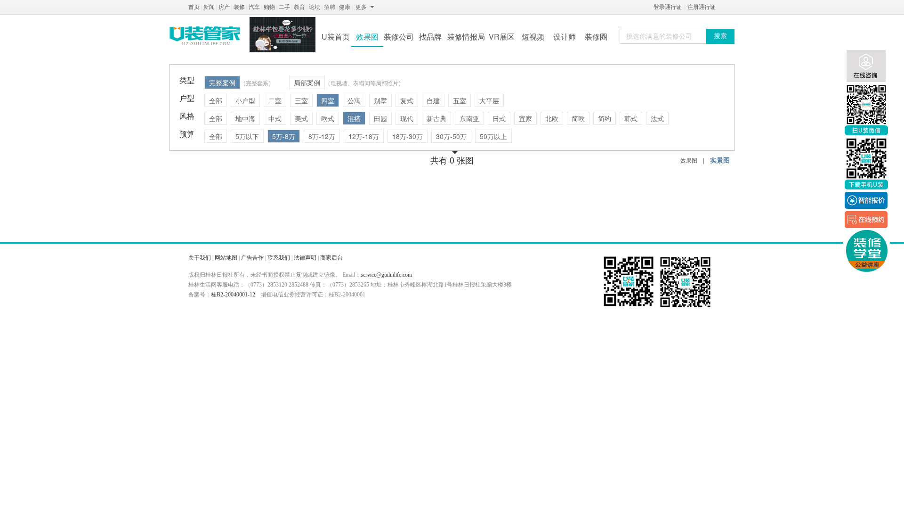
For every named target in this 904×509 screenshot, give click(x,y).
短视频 (533, 36)
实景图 (720, 159)
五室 (459, 100)
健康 (344, 7)
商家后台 (331, 257)
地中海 (245, 118)
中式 (275, 118)
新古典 (436, 118)
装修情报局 (466, 36)
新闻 (209, 7)
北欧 (551, 118)
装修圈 (596, 36)
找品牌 (430, 36)
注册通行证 (701, 7)
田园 (380, 118)
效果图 (367, 36)
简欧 (578, 118)
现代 (406, 118)
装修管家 (205, 36)
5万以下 (247, 136)
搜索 (720, 36)
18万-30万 (407, 136)
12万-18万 (363, 136)
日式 (499, 118)
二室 (275, 100)
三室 (301, 100)
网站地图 (226, 257)
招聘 (329, 7)
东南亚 (469, 118)
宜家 (525, 118)
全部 (215, 100)
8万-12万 (321, 136)
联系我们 (278, 257)
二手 (284, 7)
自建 (433, 100)
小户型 (245, 100)
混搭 (354, 118)
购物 (269, 7)
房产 (224, 7)
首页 (194, 7)
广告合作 (252, 257)
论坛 (314, 7)
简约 (604, 118)
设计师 (564, 36)
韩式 (631, 118)
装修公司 (399, 36)
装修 (239, 7)
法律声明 (305, 257)
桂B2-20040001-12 (233, 294)
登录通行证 (668, 7)
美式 (301, 118)
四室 (327, 100)
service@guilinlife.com (386, 274)
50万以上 (493, 136)
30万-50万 (451, 136)
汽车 (254, 7)
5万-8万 (283, 136)
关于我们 (199, 257)
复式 (406, 100)
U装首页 (336, 36)
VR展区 (502, 36)
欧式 (327, 118)
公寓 (354, 100)
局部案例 (307, 82)
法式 (657, 118)
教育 (299, 7)
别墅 (380, 100)
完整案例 (222, 82)
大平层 (489, 100)
